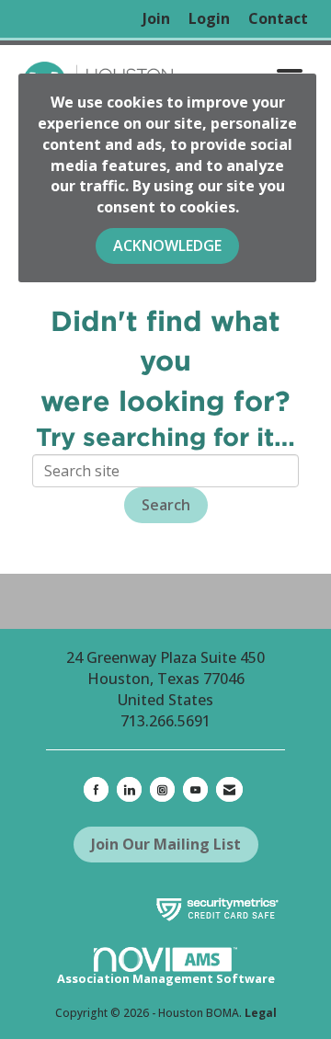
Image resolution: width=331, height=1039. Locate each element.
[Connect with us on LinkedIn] (129, 789)
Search (166, 505)
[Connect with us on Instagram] (162, 789)
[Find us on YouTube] (195, 789)
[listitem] (156, 18)
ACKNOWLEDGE (167, 245)
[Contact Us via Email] (229, 789)
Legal (261, 1013)
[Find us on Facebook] (96, 789)
